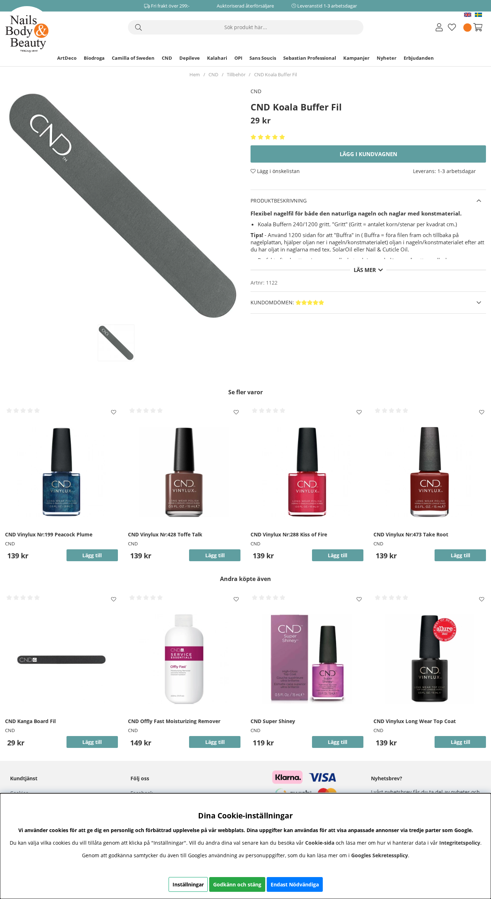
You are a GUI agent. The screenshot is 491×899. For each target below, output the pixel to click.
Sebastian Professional (309, 58)
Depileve (189, 58)
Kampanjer (356, 58)
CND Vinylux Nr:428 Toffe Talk (165, 534)
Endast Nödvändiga (295, 884)
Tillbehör (236, 74)
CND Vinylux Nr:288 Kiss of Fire (289, 534)
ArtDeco (67, 58)
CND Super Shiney (273, 721)
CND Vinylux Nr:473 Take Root (410, 534)
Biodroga (94, 58)
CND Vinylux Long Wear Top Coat (414, 721)
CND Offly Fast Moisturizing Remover (174, 721)
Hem (194, 74)
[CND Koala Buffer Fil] (124, 342)
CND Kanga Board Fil (30, 721)
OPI (238, 58)
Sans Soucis (262, 58)
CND (167, 58)
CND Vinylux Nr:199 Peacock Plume (48, 534)
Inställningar (188, 884)
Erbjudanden (419, 58)
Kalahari (217, 58)
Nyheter (386, 58)
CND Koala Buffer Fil (275, 74)
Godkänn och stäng (237, 884)
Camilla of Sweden (133, 58)
